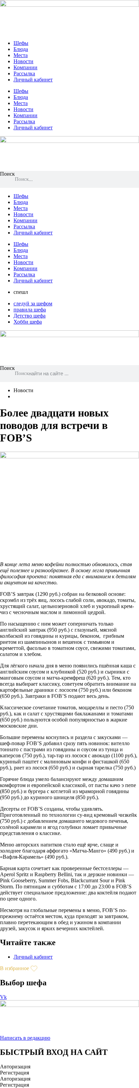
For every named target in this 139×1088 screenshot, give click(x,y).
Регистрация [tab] (14, 1073)
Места (20, 55)
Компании (25, 67)
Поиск (7, 174)
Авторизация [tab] (15, 1066)
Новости (23, 61)
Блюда (20, 49)
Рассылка (24, 73)
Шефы (20, 43)
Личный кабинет (33, 79)
